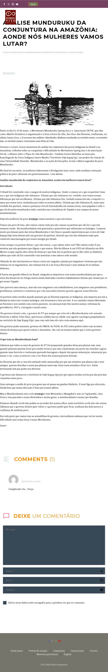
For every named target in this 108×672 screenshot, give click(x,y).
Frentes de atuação (38, 651)
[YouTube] (17, 4)
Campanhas (59, 651)
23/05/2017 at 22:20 (30, 481)
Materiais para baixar (47, 654)
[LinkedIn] (22, 439)
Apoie (33, 4)
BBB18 (25, 478)
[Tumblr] (17, 439)
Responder (89, 478)
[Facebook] (4, 4)
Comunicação (77, 651)
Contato (94, 651)
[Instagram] (13, 4)
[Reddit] (26, 439)
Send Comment (18, 618)
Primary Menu (100, 17)
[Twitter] (8, 4)
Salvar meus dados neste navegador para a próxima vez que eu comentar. (46, 602)
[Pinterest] (13, 439)
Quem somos (17, 651)
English (67, 654)
